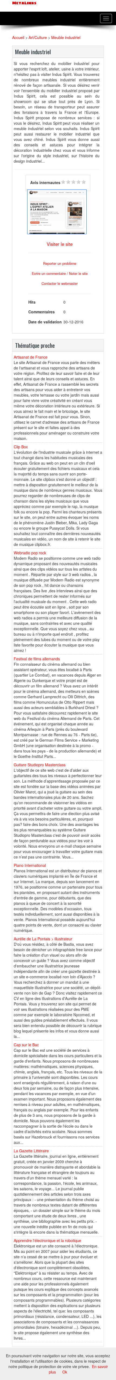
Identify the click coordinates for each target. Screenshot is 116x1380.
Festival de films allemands (37, 658)
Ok (64, 1372)
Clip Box (21, 446)
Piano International (30, 865)
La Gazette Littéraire (31, 1150)
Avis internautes (45, 182)
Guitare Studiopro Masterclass (40, 764)
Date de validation (45, 321)
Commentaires (41, 311)
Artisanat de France (30, 357)
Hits (32, 302)
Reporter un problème (59, 263)
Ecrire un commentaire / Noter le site (60, 273)
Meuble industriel (65, 37)
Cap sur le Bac (26, 1044)
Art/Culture (38, 37)
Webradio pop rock (30, 552)
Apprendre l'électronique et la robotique (47, 1240)
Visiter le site (60, 244)
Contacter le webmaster (60, 283)
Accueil (18, 37)
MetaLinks (23, 3)
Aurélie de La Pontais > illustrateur (43, 938)
